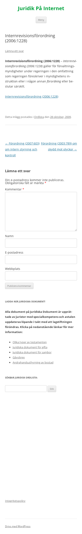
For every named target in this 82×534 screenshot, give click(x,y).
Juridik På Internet (41, 8)
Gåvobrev (19, 357)
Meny (41, 19)
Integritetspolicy (15, 501)
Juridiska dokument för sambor (32, 352)
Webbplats (12, 269)
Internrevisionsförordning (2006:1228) (31, 96)
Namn (9, 236)
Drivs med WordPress (17, 526)
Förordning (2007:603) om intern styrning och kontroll (22, 149)
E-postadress (14, 252)
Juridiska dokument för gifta (30, 347)
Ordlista (39, 117)
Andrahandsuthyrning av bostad (33, 362)
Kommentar (14, 189)
